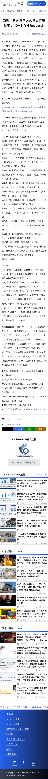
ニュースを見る (38, 475)
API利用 (9, 749)
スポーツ (31, 11)
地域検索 (10, 11)
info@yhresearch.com (34, 409)
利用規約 (10, 734)
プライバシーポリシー (15, 739)
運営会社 (10, 714)
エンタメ (21, 11)
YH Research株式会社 (37, 34)
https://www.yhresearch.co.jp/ (17, 379)
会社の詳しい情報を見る (24, 462)
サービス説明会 (12, 724)
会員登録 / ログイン (36, 4)
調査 (19, 419)
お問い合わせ (12, 754)
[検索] (22, 3)
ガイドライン (12, 744)
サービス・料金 (12, 719)
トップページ (8, 707)
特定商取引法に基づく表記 (17, 729)
